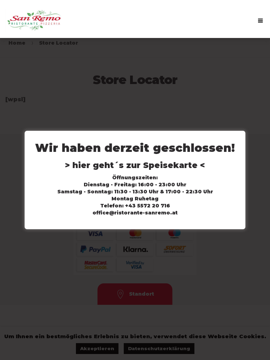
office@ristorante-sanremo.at (135, 213)
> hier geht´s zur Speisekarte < (135, 165)
